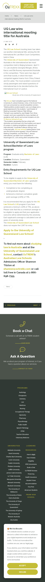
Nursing (22, 408)
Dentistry (23, 399)
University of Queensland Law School (23, 223)
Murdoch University (14, 486)
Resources (31, 450)
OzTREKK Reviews (31, 471)
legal (27, 543)
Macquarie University (14, 479)
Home (7, 16)
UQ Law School (13, 49)
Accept (22, 566)
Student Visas (31, 480)
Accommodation (31, 484)
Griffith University (14, 469)
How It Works (31, 458)
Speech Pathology (22, 428)
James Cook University (14, 473)
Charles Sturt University (14, 457)
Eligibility (31, 461)
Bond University (14, 453)
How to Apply (31, 454)
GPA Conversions (31, 464)
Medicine (22, 405)
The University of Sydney (14, 510)
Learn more (25, 343)
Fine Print (31, 487)
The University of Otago (14, 501)
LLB (16, 204)
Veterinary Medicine (22, 438)
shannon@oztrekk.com (17, 268)
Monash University (14, 482)
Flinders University (14, 466)
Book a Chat (31, 467)
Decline (22, 572)
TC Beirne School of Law (13, 119)
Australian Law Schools (18, 258)
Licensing (31, 446)
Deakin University (14, 463)
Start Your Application (29, 6)
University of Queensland (18, 60)
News (16, 16)
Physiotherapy (22, 421)
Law (22, 402)
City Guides (14, 520)
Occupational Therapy (22, 412)
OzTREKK (28, 254)
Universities (14, 446)
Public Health (22, 425)
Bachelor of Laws (31, 154)
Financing (31, 474)
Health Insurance (31, 477)
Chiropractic (22, 395)
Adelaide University (14, 450)
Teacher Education (22, 434)
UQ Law (9, 101)
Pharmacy (22, 418)
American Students (31, 490)
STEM (22, 431)
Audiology (22, 392)
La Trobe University (14, 476)
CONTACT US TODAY (25, 368)
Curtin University (14, 460)
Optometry (22, 415)
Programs (23, 388)
